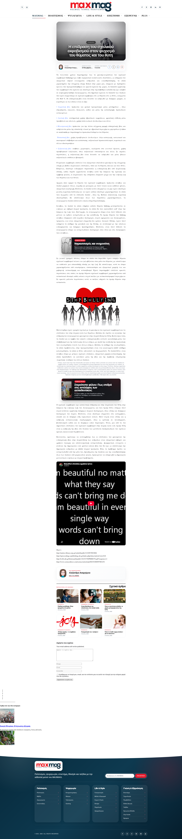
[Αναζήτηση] (22, 7)
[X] (146, 7)
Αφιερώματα (41, 800)
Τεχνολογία (127, 796)
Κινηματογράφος (71, 792)
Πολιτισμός (40, 792)
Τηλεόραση (69, 800)
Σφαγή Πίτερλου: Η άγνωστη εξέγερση (15, 726)
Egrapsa (126, 818)
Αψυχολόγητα (99, 811)
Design (97, 803)
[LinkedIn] (155, 7)
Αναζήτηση (141, 775)
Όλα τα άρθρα (74, 575)
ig (136, 834)
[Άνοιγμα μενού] (27, 7)
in (117, 67)
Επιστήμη (126, 792)
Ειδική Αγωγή (127, 803)
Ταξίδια (125, 807)
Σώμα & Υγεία (99, 800)
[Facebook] (142, 7)
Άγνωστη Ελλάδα (129, 811)
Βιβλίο (39, 796)
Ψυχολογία (91, 42)
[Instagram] (151, 7)
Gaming (68, 803)
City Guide (126, 814)
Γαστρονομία (99, 792)
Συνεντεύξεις (41, 803)
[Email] (160, 7)
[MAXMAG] (91, 7)
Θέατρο (68, 796)
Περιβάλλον (127, 800)
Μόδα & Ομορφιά (100, 796)
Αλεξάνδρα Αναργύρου (79, 573)
